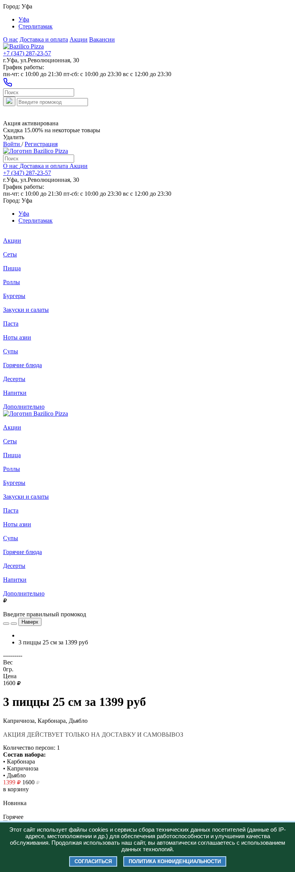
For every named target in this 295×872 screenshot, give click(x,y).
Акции (79, 39)
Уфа (23, 19)
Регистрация (41, 144)
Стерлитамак (35, 26)
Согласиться (93, 861)
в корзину (16, 789)
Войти (12, 144)
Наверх (30, 622)
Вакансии (102, 39)
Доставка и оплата (44, 39)
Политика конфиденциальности (175, 861)
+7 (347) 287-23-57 (27, 53)
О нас (10, 39)
